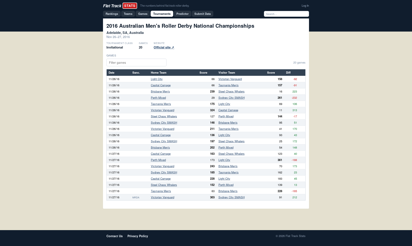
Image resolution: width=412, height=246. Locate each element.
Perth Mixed (158, 98)
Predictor (182, 14)
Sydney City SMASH (231, 98)
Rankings (112, 14)
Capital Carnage (161, 85)
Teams (128, 14)
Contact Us (114, 236)
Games (142, 14)
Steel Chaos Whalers (231, 91)
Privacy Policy (137, 236)
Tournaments (162, 14)
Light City (157, 79)
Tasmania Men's (228, 85)
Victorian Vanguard (230, 79)
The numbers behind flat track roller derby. (164, 6)
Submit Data (202, 14)
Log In (305, 6)
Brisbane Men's (160, 91)
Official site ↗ (164, 47)
